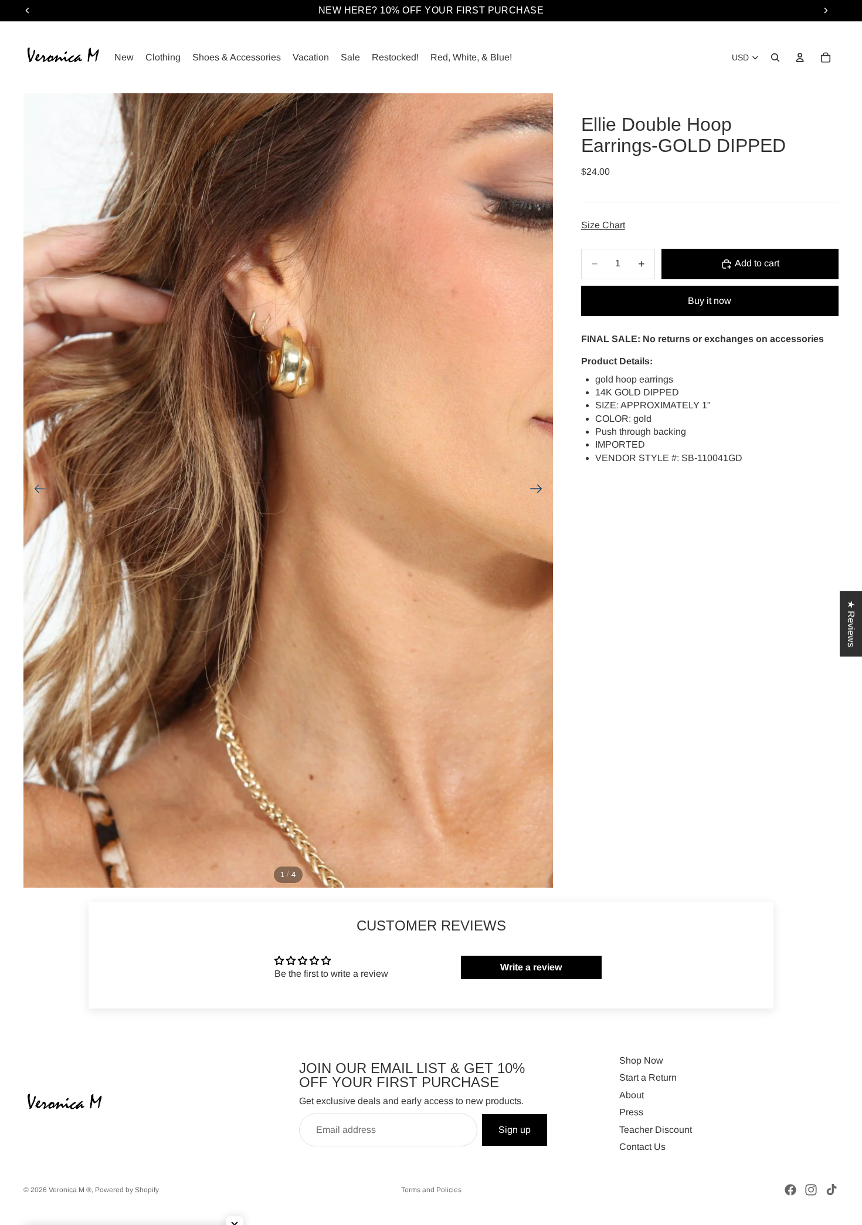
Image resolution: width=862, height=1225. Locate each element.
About (631, 1095)
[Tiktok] (831, 1190)
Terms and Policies (431, 1190)
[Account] (800, 57)
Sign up (514, 1130)
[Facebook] (790, 1190)
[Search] (775, 57)
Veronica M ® (70, 1190)
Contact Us (642, 1147)
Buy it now (709, 301)
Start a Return (648, 1077)
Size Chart (603, 225)
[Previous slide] (36, 490)
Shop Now (641, 1060)
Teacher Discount (655, 1130)
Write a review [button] (531, 967)
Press (631, 1112)
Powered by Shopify (127, 1190)
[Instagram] (811, 1190)
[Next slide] (540, 490)
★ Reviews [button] (851, 623)
